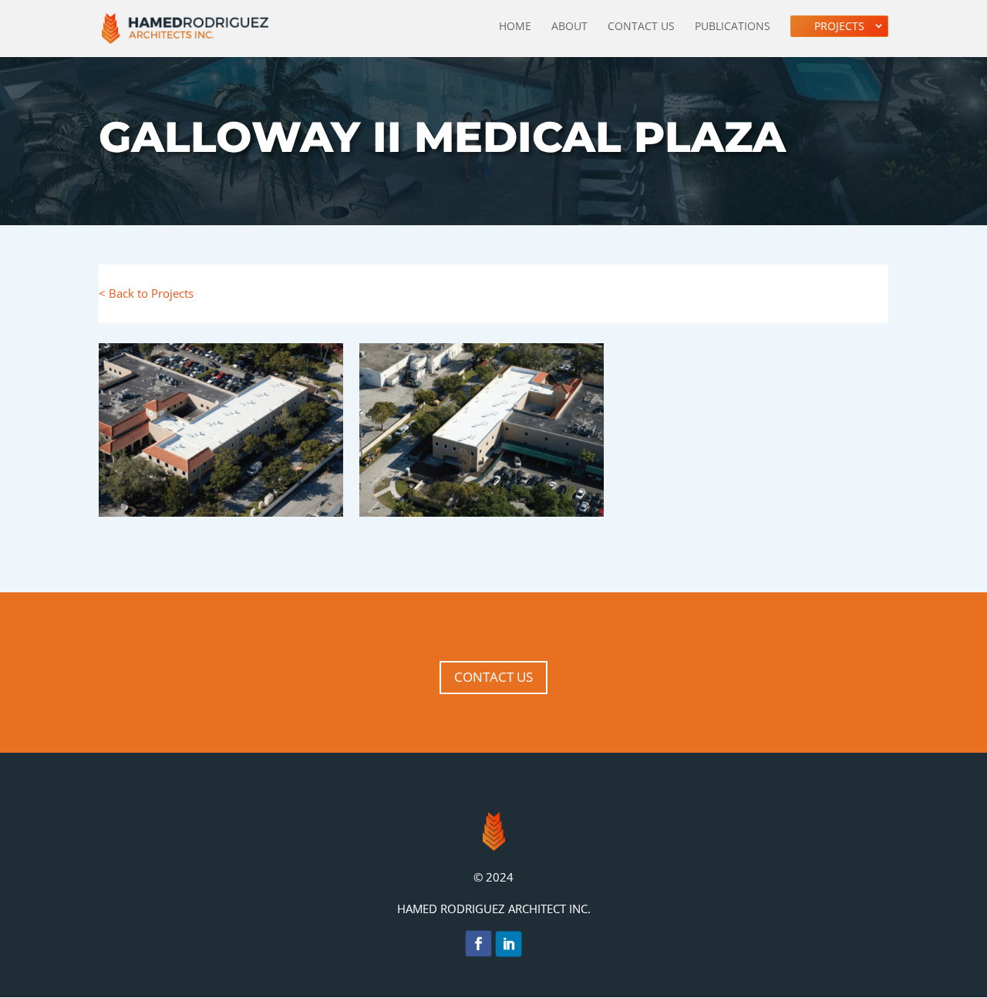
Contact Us (641, 27)
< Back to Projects (146, 293)
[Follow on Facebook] (478, 947)
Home (515, 27)
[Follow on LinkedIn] (508, 947)
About (569, 27)
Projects (839, 26)
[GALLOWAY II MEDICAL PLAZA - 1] (221, 516)
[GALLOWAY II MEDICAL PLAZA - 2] (481, 516)
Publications (732, 27)
